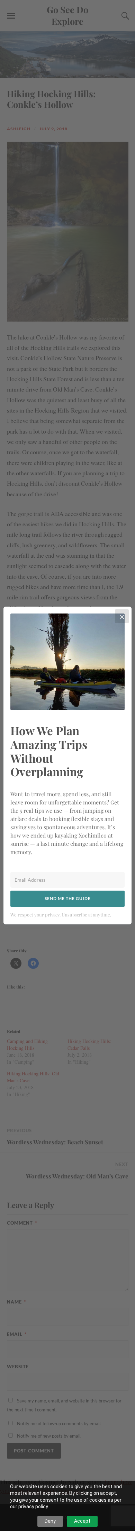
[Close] (122, 616)
